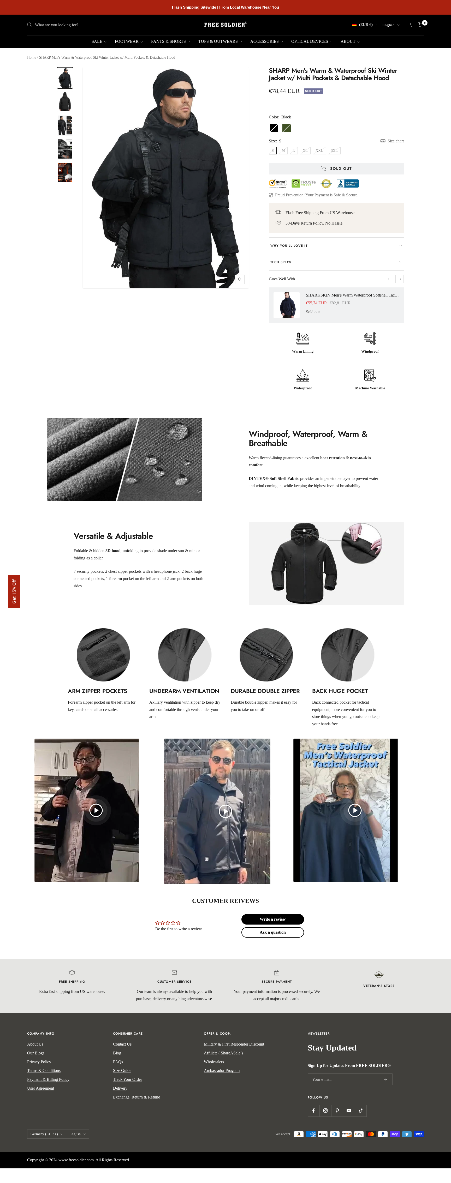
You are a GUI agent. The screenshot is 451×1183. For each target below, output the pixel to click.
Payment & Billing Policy (48, 1079)
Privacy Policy (39, 1062)
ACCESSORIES (265, 41)
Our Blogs (35, 1053)
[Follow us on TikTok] (360, 1110)
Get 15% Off (14, 592)
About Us (35, 1044)
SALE (97, 41)
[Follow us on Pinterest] (337, 1110)
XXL (319, 151)
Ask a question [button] (273, 932)
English (388, 25)
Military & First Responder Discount (234, 1044)
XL (305, 151)
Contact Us (122, 1044)
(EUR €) (366, 24)
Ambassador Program (222, 1070)
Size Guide (122, 1070)
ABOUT (349, 41)
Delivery (120, 1088)
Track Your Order (127, 1079)
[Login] (409, 25)
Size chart (395, 141)
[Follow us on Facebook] (313, 1110)
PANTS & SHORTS (169, 41)
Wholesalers (214, 1062)
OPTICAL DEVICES (310, 41)
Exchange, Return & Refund (136, 1097)
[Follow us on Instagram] (325, 1110)
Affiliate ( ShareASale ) (223, 1053)
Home (31, 57)
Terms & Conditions (44, 1070)
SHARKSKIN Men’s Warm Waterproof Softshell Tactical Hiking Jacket (352, 295)
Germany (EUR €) (44, 1134)
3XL (334, 151)
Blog (117, 1053)
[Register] (385, 1079)
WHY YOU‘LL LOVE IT (288, 245)
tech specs (280, 262)
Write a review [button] (273, 919)
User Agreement (40, 1088)
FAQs (118, 1062)
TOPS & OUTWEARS (218, 41)
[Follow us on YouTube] (349, 1110)
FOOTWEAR (127, 41)
